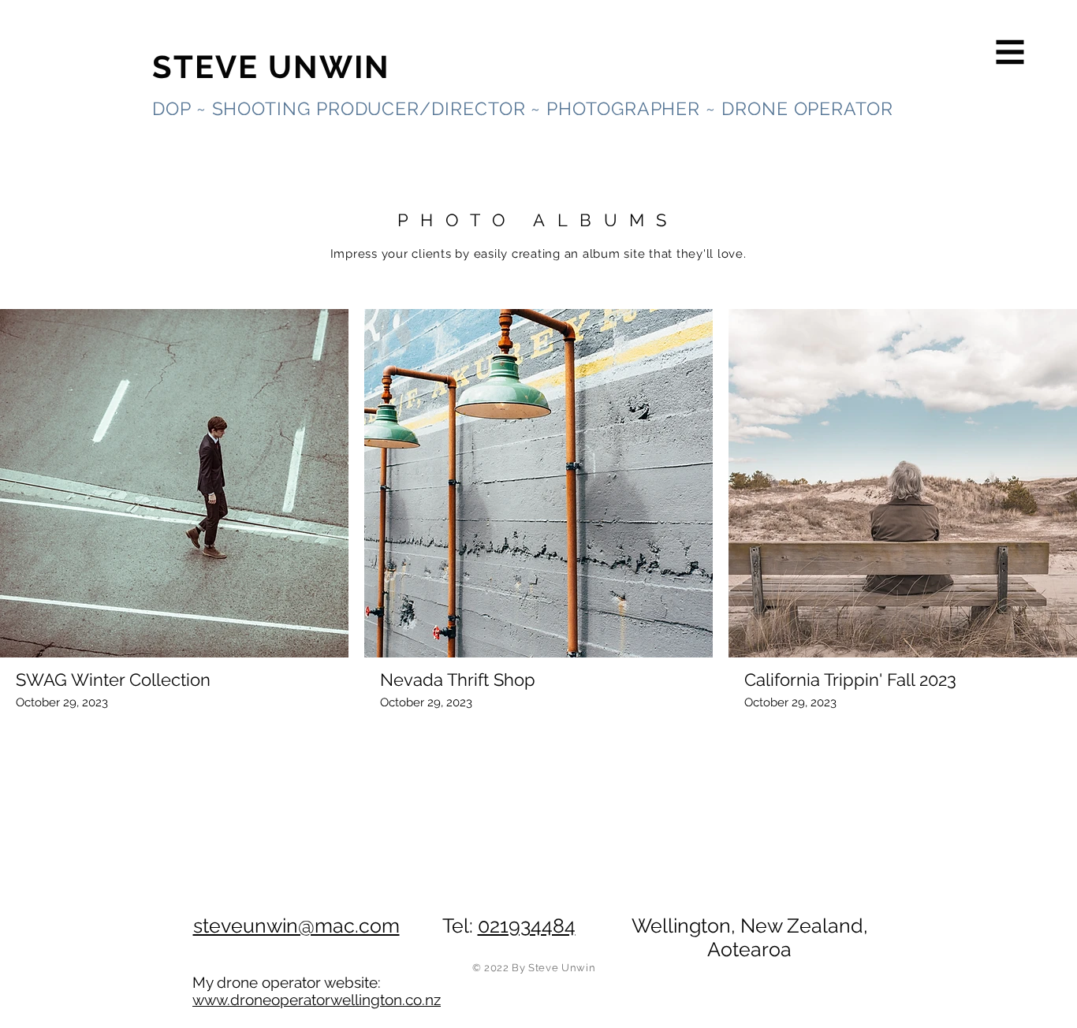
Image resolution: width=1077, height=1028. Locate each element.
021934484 (527, 925)
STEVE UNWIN (271, 66)
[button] (1010, 52)
